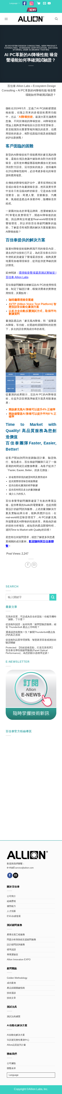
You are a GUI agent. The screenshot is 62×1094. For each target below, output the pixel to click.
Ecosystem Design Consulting (22, 46)
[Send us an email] (44, 3)
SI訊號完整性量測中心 (18, 1040)
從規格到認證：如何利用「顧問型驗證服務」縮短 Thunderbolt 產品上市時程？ (31, 625)
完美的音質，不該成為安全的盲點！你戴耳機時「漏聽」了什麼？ (31, 618)
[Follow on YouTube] (49, 3)
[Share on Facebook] (28, 565)
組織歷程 (11, 901)
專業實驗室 (12, 954)
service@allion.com (24, 868)
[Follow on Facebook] (10, 875)
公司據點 (11, 1063)
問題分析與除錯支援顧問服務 (21, 939)
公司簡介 (11, 896)
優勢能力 (11, 906)
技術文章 (11, 998)
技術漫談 (11, 993)
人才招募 (11, 911)
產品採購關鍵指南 (16, 988)
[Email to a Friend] (34, 565)
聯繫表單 (11, 1068)
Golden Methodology (17, 978)
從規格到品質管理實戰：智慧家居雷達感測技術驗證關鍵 (31, 641)
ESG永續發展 (14, 916)
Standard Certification (33, 48)
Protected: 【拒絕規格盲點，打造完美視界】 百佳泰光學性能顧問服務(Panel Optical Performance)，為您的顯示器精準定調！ (30, 650)
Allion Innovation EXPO (18, 959)
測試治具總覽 (13, 1016)
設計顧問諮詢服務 (16, 944)
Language (13, 3)
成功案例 (11, 983)
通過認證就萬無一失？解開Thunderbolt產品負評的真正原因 (30, 633)
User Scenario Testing (36, 50)
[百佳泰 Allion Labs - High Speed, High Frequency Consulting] (31, 19)
